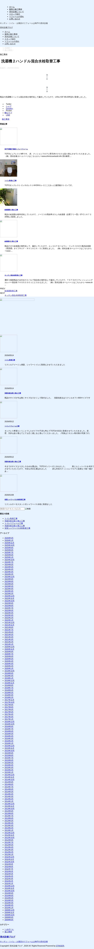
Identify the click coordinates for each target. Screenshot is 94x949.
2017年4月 (9, 714)
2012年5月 (9, 845)
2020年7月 (9, 654)
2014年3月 (9, 796)
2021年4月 (9, 637)
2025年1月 (9, 557)
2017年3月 (9, 717)
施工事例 (5, 119)
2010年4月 (9, 903)
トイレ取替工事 (10, 360)
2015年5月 (9, 763)
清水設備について (16, 12)
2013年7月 (9, 816)
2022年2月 (9, 618)
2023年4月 (9, 589)
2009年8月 (9, 920)
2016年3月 (9, 738)
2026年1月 (9, 540)
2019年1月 (9, 678)
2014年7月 (9, 787)
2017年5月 (9, 712)
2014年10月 (9, 780)
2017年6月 (9, 709)
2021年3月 (9, 639)
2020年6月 (9, 656)
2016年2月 (9, 741)
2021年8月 (9, 627)
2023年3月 (9, 591)
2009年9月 (9, 917)
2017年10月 (9, 702)
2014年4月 (9, 794)
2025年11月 (9, 543)
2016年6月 (9, 731)
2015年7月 (9, 758)
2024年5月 (9, 567)
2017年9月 (9, 705)
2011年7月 (9, 869)
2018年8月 (9, 685)
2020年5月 (9, 659)
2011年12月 (9, 857)
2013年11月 (9, 806)
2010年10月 (9, 891)
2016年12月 (9, 722)
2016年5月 (9, 734)
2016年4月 (9, 736)
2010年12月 (9, 886)
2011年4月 (9, 876)
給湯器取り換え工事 (11, 210)
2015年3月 (9, 767)
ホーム (12, 7)
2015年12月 (9, 746)
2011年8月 (9, 867)
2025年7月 (9, 552)
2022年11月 (9, 598)
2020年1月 (9, 668)
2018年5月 (9, 693)
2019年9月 (9, 673)
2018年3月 (9, 695)
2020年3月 (9, 664)
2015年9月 (9, 753)
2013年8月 (9, 813)
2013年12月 (9, 804)
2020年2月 (9, 666)
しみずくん (9, 929)
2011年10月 (9, 862)
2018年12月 (9, 680)
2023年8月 (9, 581)
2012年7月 (9, 842)
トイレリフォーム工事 (12, 426)
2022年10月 (9, 601)
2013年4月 (9, 823)
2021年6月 (9, 632)
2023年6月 (9, 584)
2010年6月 (9, 898)
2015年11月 (9, 748)
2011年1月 (9, 883)
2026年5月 (9, 538)
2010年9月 (9, 893)
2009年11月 (9, 912)
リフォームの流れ (16, 16)
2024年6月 (9, 565)
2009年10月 (9, 915)
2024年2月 (9, 574)
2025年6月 (9, 555)
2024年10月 (9, 560)
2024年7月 (9, 562)
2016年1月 (9, 743)
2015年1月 (9, 772)
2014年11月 (9, 777)
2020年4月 (9, 661)
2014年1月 (9, 801)
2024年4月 (9, 569)
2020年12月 (9, 647)
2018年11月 (9, 683)
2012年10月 (9, 838)
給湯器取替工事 (11, 291)
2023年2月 (9, 594)
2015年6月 (9, 760)
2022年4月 (9, 613)
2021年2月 (9, 642)
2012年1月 (9, 854)
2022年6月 (9, 610)
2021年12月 (9, 623)
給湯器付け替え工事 (11, 241)
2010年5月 (9, 900)
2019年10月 (9, 671)
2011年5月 (9, 874)
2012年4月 (9, 847)
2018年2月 (9, 697)
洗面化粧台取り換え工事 (13, 393)
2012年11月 (9, 835)
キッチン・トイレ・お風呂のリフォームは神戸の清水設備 (24, 942)
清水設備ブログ (6, 27)
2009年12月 (9, 910)
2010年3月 (9, 905)
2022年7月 (9, 608)
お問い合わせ (14, 19)
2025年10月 (9, 545)
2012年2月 (9, 852)
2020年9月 (9, 651)
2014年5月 (9, 792)
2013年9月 (9, 811)
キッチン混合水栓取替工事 (16, 295)
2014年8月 (9, 784)
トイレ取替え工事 (11, 180)
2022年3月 (9, 615)
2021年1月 (9, 644)
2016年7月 (9, 729)
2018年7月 (9, 688)
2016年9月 (9, 726)
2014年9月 (9, 782)
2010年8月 (9, 896)
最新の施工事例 (15, 9)
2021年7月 (9, 630)
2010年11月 (9, 888)
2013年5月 (9, 821)
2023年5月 (9, 586)
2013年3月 (9, 825)
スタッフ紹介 (14, 14)
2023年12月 (9, 577)
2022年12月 (9, 596)
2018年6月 (9, 690)
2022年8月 (9, 606)
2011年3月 (9, 879)
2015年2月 (9, 770)
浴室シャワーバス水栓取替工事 (15, 499)
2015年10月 (9, 751)
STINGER (60, 946)
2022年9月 (9, 603)
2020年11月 (9, 649)
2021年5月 (9, 635)
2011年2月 (9, 881)
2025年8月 (9, 550)
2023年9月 (9, 579)
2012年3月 (9, 850)
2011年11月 (9, 859)
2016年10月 (9, 724)
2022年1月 (9, 620)
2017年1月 (9, 719)
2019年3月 (9, 676)
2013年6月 (9, 818)
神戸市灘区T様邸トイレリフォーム (16, 149)
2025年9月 (9, 548)
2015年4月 (9, 765)
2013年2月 (9, 828)
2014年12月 (9, 775)
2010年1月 (9, 908)
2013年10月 (9, 809)
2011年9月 (9, 864)
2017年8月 (9, 707)
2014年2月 (9, 799)
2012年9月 (9, 840)
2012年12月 (9, 833)
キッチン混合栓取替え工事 (13, 275)
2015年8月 (9, 755)
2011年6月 (9, 871)
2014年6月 (9, 789)
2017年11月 (9, 700)
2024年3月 (9, 572)
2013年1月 (9, 830)
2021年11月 (9, 625)
